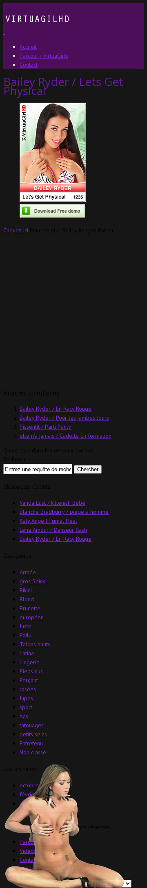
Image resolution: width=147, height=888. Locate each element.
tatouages (32, 725)
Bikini (26, 590)
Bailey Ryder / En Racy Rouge (55, 408)
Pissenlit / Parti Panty (45, 426)
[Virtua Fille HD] (36, 32)
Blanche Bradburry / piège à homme (64, 511)
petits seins (33, 734)
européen (32, 617)
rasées (28, 689)
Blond (27, 599)
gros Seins (32, 581)
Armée (28, 572)
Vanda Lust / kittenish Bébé (52, 502)
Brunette (30, 608)
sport (26, 707)
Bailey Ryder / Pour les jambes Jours (64, 417)
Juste (25, 626)
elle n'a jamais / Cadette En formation (65, 435)
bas (24, 716)
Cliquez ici (15, 230)
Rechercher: (17, 459)
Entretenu (31, 743)
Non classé (33, 752)
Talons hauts (35, 644)
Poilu (25, 635)
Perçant (29, 680)
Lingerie (30, 662)
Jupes (26, 698)
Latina (27, 653)
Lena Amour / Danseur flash (53, 529)
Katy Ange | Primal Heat (48, 520)
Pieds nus (31, 671)
